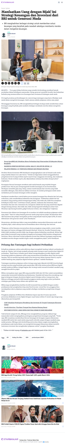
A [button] (28, 83)
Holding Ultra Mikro (17, 337)
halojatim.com (26, 330)
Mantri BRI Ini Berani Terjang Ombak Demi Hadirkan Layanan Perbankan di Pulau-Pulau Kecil (31, 399)
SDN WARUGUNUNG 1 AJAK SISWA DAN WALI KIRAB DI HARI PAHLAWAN (28, 310)
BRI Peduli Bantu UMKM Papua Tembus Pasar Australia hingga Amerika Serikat (30, 424)
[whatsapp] (9, 83)
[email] (15, 83)
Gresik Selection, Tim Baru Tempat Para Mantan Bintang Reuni (25, 307)
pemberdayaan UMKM (38, 337)
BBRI (27, 337)
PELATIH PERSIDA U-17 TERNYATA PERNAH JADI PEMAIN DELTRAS (26, 169)
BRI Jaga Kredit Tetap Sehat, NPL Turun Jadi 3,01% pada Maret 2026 (25, 375)
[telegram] (12, 83)
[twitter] (6, 83)
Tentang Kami (22, 440)
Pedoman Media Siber (33, 440)
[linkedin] (18, 83)
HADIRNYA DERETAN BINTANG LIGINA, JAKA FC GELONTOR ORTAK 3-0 (28, 166)
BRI (8, 337)
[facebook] (2, 83)
